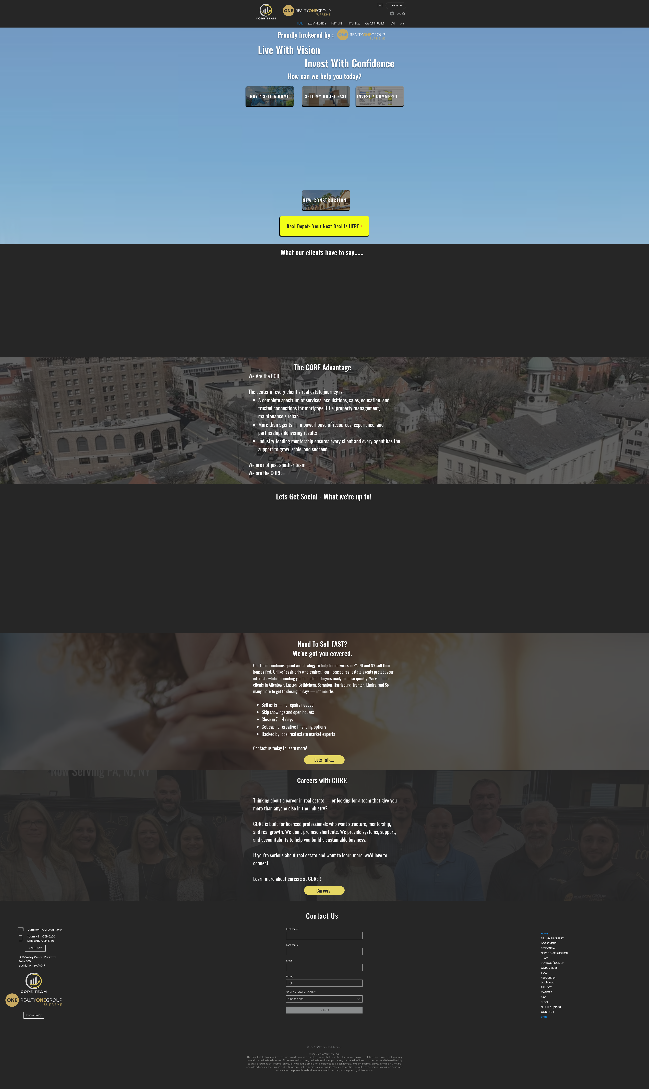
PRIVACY (546, 987)
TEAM (544, 958)
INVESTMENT (549, 943)
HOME (544, 933)
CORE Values (549, 968)
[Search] (403, 13)
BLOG (544, 1002)
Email (290, 960)
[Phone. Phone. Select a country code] (291, 983)
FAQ (543, 997)
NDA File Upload (551, 1007)
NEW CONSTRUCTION (553, 953)
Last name (292, 945)
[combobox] (324, 999)
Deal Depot (548, 982)
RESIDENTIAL (548, 948)
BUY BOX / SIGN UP (552, 963)
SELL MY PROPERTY (552, 938)
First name (292, 929)
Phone (290, 976)
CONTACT (547, 1012)
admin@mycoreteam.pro (45, 930)
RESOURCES (548, 978)
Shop (544, 1017)
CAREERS (546, 992)
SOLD (544, 973)
